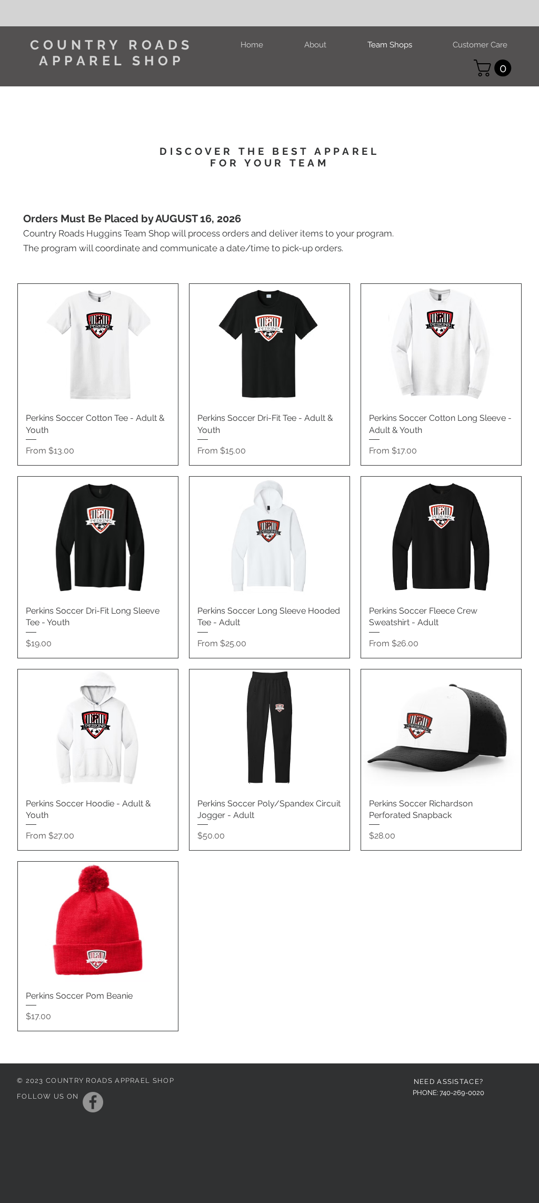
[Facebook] (93, 1102)
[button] (494, 68)
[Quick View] (98, 344)
